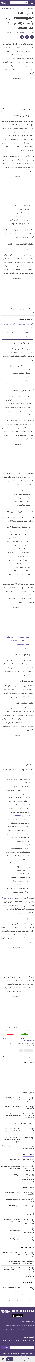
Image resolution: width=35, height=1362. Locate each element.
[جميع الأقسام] (32, 2)
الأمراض (23, 8)
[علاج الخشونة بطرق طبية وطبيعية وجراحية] (28, 1230)
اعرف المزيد (21, 1360)
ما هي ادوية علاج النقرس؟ (13, 1160)
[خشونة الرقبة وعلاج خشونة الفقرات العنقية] (28, 1222)
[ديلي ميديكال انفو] (4, 3)
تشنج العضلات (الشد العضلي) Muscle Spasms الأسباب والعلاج (11, 1140)
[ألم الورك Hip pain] (28, 1207)
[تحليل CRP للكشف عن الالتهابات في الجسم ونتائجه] (28, 1178)
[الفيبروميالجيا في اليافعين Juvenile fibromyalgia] (28, 1115)
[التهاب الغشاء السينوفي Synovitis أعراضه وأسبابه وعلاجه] (28, 1130)
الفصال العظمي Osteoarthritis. (18, 637)
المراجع (29, 1057)
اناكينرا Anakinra (8, 898)
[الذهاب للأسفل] (3, 1352)
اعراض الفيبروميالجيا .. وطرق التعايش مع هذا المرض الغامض (12, 1290)
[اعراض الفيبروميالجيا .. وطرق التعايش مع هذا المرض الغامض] (28, 1291)
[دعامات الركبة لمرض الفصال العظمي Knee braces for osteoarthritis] (28, 1272)
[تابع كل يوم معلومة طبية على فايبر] (17, 1300)
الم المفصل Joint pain (13, 1199)
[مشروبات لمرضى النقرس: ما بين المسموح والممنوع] (28, 1168)
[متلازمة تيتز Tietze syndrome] (28, 1147)
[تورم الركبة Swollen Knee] (28, 1108)
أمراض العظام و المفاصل (10, 8)
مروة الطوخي (21, 1038)
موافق (9, 1359)
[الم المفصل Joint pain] (28, 1200)
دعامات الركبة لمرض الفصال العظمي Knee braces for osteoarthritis (12, 1270)
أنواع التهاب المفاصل (23, 132)
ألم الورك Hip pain (15, 1206)
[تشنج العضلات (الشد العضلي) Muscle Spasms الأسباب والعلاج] (28, 1138)
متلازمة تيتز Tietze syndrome (11, 1146)
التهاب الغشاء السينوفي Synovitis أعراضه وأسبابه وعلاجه (12, 1131)
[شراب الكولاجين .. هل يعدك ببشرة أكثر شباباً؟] (28, 1239)
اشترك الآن (5, 1347)
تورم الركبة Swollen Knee (13, 1106)
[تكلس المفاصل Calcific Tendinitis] (28, 1100)
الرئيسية (31, 8)
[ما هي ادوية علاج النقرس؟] (28, 1161)
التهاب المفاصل (29, 1050)
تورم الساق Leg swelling (13, 1193)
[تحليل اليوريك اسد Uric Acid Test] (28, 1255)
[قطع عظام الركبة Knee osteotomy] (28, 1262)
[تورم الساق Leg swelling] (28, 1194)
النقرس (21, 1050)
